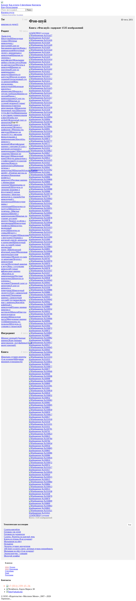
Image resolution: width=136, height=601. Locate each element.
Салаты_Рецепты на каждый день (19, 537)
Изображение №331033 (39, 359)
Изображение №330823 (39, 436)
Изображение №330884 (39, 484)
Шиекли (15, 312)
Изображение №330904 (39, 354)
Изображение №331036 (39, 287)
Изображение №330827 (39, 153)
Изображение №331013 (39, 234)
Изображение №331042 (39, 206)
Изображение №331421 (39, 95)
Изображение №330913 (39, 489)
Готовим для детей (12, 532)
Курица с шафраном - (11, 128)
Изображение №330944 (39, 186)
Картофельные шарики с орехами (12, 145)
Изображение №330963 (39, 215)
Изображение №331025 (39, 162)
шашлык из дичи (9, 24)
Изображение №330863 (39, 508)
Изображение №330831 (39, 364)
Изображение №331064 (39, 326)
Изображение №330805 (39, 407)
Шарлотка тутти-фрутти (13, 111)
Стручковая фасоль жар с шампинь (13, 301)
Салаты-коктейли (12, 529)
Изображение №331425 (39, 90)
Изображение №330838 (39, 278)
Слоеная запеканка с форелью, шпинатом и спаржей (11, 194)
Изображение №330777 (39, 143)
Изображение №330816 (39, 460)
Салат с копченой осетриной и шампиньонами (14, 148)
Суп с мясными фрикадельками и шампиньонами (11, 136)
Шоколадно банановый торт (13, 109)
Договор (10, 567)
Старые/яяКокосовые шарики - (10, 271)
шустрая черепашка (9, 255)
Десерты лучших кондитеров (17, 546)
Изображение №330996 (39, 321)
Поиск (29, 10)
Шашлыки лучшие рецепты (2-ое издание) (13, 358)
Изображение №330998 (39, 378)
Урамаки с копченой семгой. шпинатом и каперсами (14, 240)
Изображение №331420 (39, 47)
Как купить (14, 5)
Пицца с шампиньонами (8, 97)
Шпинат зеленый (9, 338)
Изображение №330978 (39, 268)
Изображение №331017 (39, 470)
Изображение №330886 (39, 292)
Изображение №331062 (39, 172)
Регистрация (12, 7)
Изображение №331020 (39, 244)
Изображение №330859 (39, 412)
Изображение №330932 (39, 311)
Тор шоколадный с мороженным (13, 199)
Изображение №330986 (39, 455)
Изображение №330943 (39, 282)
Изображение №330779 (39, 196)
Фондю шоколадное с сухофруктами (14, 159)
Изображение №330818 (39, 393)
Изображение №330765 (39, 258)
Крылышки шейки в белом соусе (12, 61)
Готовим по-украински (14, 534)
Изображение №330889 (39, 306)
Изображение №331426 (39, 42)
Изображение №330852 (39, 398)
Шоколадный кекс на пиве (13, 243)
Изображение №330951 (39, 210)
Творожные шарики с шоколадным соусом (11, 297)
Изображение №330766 (39, 316)
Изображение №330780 (39, 124)
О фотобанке (25, 5)
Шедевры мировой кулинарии (12, 360)
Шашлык (18, 170)
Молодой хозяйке (12, 556)
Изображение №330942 (39, 302)
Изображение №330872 (39, 330)
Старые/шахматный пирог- (11, 247)
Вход (3, 7)
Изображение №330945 (39, 350)
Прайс (7, 573)
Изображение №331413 (39, 76)
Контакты (36, 5)
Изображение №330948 (39, 225)
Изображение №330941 (39, 167)
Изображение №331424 (39, 52)
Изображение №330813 (39, 158)
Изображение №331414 (39, 62)
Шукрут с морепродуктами (9, 234)
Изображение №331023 (39, 230)
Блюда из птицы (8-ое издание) (18, 539)
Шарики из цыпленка (11, 68)
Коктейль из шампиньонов (8, 275)
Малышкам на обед (13, 541)
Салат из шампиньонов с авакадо (10, 72)
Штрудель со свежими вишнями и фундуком (12, 189)
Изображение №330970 (39, 263)
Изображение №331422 (39, 71)
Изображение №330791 (39, 431)
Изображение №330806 (39, 182)
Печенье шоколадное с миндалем (9, 43)
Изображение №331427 (39, 38)
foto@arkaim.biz (15, 592)
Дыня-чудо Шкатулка (6, 37)
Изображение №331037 (39, 273)
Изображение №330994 (39, 119)
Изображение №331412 (39, 81)
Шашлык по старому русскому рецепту (14, 218)
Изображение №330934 (39, 446)
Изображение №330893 (39, 249)
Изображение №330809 (39, 503)
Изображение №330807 (39, 335)
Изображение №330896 (39, 177)
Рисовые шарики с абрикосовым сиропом (14, 182)
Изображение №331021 (39, 513)
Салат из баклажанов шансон (10, 47)
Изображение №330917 (39, 345)
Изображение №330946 (39, 374)
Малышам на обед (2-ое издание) (19, 551)
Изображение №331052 (39, 148)
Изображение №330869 (39, 383)
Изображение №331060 (39, 239)
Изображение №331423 (39, 105)
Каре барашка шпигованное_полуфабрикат (14, 341)
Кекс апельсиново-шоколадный (9, 84)
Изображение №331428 (39, 114)
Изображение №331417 (39, 100)
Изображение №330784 (39, 441)
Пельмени (8, 544)
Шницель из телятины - (10, 210)
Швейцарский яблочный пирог (11, 251)
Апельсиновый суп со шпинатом (14, 80)
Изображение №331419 (39, 57)
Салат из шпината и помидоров (10, 288)
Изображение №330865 (39, 450)
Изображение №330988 (39, 191)
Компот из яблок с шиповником (13, 222)
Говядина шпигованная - (11, 107)
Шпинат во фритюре (11, 155)
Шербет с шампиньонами (10, 215)
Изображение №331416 (39, 66)
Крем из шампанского (9, 164)
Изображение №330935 (39, 297)
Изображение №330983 (39, 402)
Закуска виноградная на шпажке (13, 314)
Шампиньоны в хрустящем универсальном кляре (14, 115)
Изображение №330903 (39, 201)
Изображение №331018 (39, 422)
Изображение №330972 (39, 465)
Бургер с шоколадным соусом (11, 261)
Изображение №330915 (39, 479)
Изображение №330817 (39, 417)
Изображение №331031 (39, 426)
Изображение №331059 (39, 134)
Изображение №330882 (39, 340)
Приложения (11, 569)
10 (40, 33)
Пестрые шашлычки (12, 277)
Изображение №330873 (39, 138)
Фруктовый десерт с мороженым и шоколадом (12, 52)
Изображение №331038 (39, 494)
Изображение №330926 (39, 474)
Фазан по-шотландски (14, 63)
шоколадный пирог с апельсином (10, 126)
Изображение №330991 (39, 129)
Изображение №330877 (39, 369)
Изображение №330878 (39, 220)
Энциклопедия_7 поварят (15, 553)
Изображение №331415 (39, 86)
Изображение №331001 (39, 388)
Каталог (4, 5)
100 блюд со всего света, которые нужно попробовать (28, 549)
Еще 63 (15, 122)
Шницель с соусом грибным (12, 92)
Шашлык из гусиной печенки (10, 102)
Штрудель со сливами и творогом (11, 325)
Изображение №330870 (39, 498)
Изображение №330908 (39, 254)
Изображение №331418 (39, 110)
